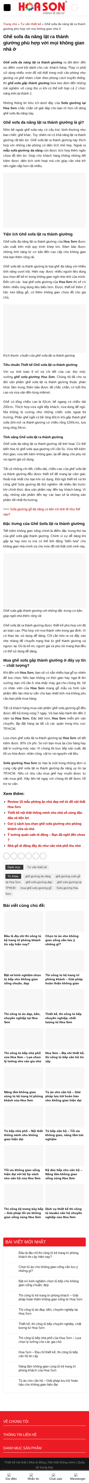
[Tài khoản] (74, 7)
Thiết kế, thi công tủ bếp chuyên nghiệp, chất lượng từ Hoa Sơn (50, 1326)
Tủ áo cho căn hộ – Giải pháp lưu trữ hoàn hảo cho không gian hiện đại (48, 1382)
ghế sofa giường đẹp (39, 882)
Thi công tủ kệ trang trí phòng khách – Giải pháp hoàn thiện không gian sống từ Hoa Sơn (50, 1297)
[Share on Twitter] (21, 856)
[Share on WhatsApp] (6, 856)
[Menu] (7, 7)
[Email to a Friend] (28, 856)
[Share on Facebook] (14, 856)
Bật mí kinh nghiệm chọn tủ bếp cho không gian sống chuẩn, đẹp (49, 1283)
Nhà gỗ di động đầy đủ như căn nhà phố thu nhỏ (44, 845)
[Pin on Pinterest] (35, 856)
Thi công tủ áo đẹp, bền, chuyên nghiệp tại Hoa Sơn (48, 1311)
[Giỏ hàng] (83, 7)
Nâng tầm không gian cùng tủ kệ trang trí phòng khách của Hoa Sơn (47, 1368)
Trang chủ (10, 24)
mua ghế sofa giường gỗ (36, 888)
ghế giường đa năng (38, 876)
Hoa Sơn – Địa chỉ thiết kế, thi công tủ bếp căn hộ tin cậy (48, 1354)
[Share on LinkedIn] (43, 856)
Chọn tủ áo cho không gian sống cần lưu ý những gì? (48, 1269)
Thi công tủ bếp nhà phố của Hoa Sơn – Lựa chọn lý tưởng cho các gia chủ (50, 1340)
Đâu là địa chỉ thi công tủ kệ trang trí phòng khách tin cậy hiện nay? (48, 1254)
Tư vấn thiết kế (31, 24)
